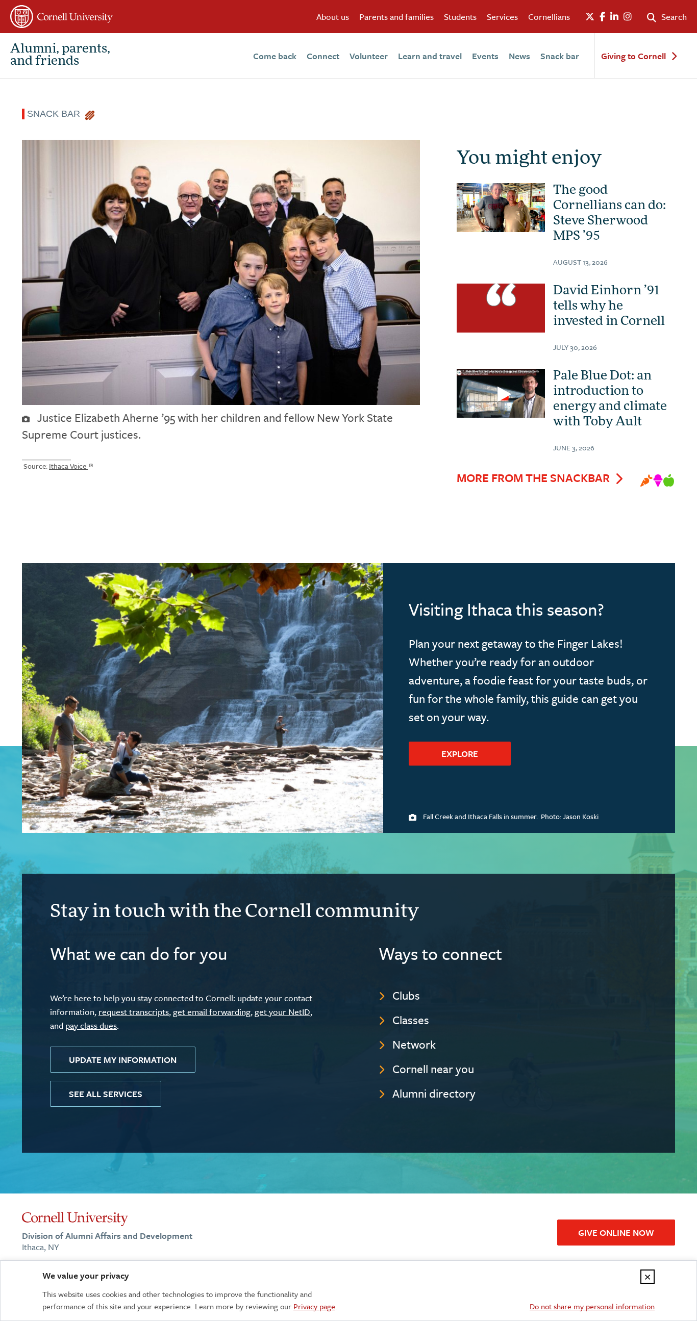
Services (502, 16)
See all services (105, 1093)
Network (414, 1044)
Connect (323, 55)
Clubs (406, 995)
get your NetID (282, 1011)
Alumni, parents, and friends (60, 55)
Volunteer (369, 55)
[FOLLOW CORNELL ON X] (589, 16)
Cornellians (549, 16)
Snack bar (559, 55)
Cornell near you (433, 1068)
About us (332, 16)
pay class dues (91, 1025)
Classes (410, 1019)
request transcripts (133, 1011)
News (519, 55)
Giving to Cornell (633, 56)
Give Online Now (616, 1232)
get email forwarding (212, 1011)
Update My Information (123, 1059)
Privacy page (314, 1306)
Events (485, 55)
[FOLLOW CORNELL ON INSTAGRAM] (628, 16)
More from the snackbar (533, 478)
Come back (274, 55)
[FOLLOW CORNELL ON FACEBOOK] (602, 16)
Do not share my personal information (592, 1306)
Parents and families (396, 16)
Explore (459, 753)
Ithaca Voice (68, 466)
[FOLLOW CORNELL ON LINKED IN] (614, 16)
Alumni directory (434, 1093)
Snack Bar (56, 114)
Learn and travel (430, 55)
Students (460, 16)
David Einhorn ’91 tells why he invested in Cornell (609, 306)
